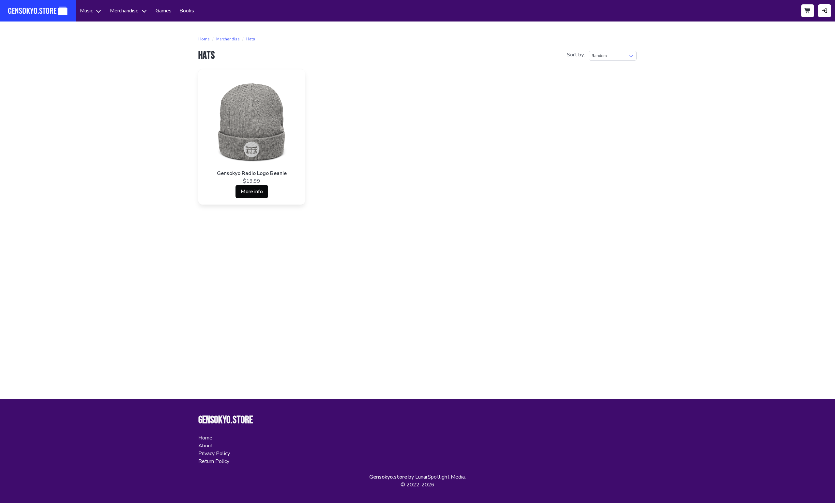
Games (164, 10)
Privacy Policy (214, 453)
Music (86, 10)
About (205, 445)
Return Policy (213, 461)
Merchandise (124, 10)
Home (203, 39)
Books (186, 10)
